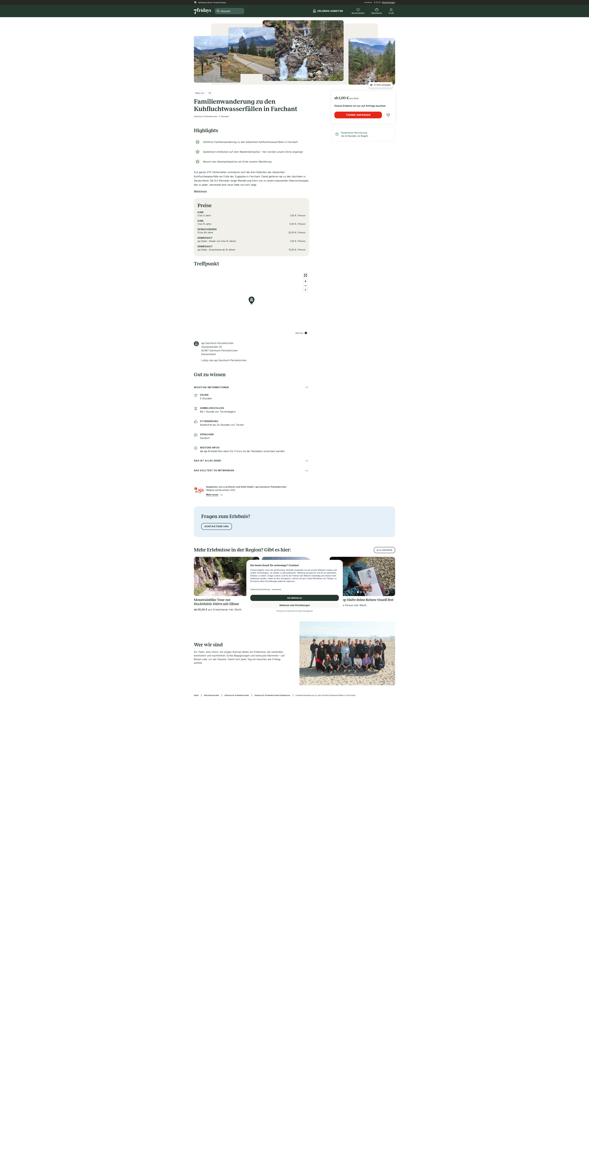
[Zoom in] (305, 281)
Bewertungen (388, 2)
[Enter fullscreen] (305, 275)
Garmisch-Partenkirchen (236, 695)
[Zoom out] (305, 285)
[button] (212, 494)
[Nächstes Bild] (390, 576)
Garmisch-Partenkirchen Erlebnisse (272, 695)
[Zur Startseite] (202, 11)
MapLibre (299, 333)
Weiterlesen (200, 191)
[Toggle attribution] (306, 333)
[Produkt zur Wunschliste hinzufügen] (388, 115)
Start (196, 695)
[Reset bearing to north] (305, 290)
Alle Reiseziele (211, 695)
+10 (209, 93)
